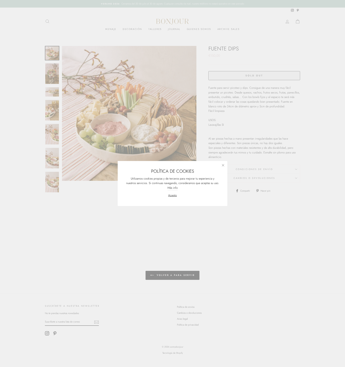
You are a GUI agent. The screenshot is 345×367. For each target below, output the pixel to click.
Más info (172, 188)
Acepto (172, 195)
